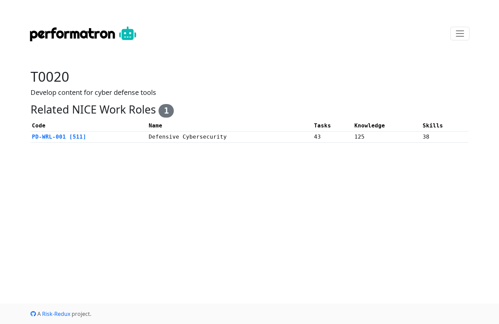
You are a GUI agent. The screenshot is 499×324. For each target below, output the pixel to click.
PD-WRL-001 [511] (59, 137)
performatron (74, 33)
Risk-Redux (56, 314)
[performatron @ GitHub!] (33, 314)
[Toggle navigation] (459, 33)
